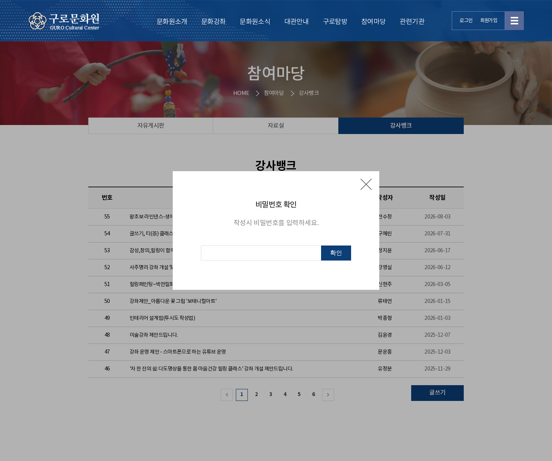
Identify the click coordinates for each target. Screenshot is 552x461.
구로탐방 (335, 22)
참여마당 (373, 22)
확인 (336, 253)
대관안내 (296, 22)
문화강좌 (213, 22)
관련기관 (412, 22)
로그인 (466, 21)
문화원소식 (255, 22)
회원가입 (488, 21)
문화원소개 (172, 22)
